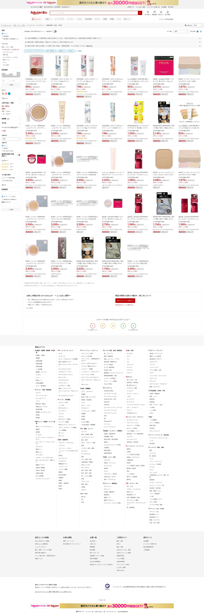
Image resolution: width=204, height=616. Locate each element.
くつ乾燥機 (39, 369)
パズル (129, 396)
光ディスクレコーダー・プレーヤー (68, 365)
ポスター (83, 490)
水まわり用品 (108, 384)
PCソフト (61, 436)
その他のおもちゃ (132, 413)
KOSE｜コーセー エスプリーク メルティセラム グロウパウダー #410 (163, 175)
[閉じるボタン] (200, 38)
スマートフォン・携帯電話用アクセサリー (90, 359)
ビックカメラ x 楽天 (36, 7)
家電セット (49, 19)
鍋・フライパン (108, 353)
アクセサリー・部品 (64, 385)
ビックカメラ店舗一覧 (153, 7)
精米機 (38, 432)
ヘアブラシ (62, 445)
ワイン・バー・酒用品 (110, 381)
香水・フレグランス (109, 479)
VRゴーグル (84, 384)
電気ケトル (39, 452)
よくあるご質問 (140, 7)
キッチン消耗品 (108, 364)
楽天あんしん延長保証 (41, 544)
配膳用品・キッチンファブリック (113, 373)
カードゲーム (130, 399)
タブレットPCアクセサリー (89, 363)
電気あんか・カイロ (41, 406)
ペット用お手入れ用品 (133, 454)
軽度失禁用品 (108, 453)
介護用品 (106, 447)
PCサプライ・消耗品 (65, 419)
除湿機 (38, 417)
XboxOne (106, 402)
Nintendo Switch (108, 391)
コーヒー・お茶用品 (109, 378)
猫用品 (129, 449)
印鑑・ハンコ (153, 396)
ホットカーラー (63, 458)
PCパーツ (61, 433)
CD (82, 499)
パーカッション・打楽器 (88, 411)
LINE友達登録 (121, 561)
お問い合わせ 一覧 (100, 611)
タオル (151, 413)
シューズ (152, 364)
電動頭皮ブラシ (63, 464)
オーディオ (62, 356)
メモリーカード (63, 383)
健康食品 (106, 494)
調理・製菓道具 (108, 356)
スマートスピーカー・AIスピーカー (68, 392)
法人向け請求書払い (95, 561)
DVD (82, 502)
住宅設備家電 (39, 383)
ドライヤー (70, 19)
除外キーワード (6, 202)
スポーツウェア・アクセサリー (158, 384)
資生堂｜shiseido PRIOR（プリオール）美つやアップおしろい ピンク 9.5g (36, 175)
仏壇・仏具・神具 (154, 522)
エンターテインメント (87, 437)
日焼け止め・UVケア (110, 476)
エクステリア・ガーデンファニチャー (136, 503)
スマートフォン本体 (87, 353)
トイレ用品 (152, 410)
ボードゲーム (130, 402)
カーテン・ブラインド (155, 482)
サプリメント (108, 486)
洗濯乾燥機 (39, 361)
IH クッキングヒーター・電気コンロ (45, 461)
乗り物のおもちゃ (132, 385)
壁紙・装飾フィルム (155, 491)
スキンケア (107, 460)
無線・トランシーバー (65, 388)
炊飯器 (38, 429)
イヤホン (79, 19)
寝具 (150, 450)
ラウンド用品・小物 (155, 370)
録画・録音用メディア (65, 362)
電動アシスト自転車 (155, 356)
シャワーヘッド (63, 466)
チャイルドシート (132, 439)
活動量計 (61, 477)
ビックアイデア (59, 19)
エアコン (97, 19)
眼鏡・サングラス (154, 386)
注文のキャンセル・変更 (124, 550)
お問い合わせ (120, 570)
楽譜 (82, 445)
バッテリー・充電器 (87, 369)
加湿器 (38, 415)
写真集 (83, 487)
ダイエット (107, 489)
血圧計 (60, 486)
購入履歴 (92, 550)
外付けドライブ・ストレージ (67, 424)
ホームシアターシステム (66, 374)
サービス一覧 (89, 611)
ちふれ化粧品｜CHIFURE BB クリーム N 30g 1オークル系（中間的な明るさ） (189, 128)
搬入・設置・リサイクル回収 (43, 550)
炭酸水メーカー (40, 465)
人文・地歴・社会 (86, 459)
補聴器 (60, 472)
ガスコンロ (39, 446)
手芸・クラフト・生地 (155, 404)
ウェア (151, 373)
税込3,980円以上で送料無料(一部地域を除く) (57, 7)
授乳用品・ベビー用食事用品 (135, 434)
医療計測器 (107, 450)
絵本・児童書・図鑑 (87, 434)
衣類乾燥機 (39, 363)
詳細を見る (89, 46)
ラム (128, 362)
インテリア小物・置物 (155, 504)
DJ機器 (83, 413)
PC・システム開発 (86, 476)
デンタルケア (62, 461)
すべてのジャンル (6, 25)
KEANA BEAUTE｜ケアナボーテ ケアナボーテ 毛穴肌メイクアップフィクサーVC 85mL (138, 128)
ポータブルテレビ (64, 380)
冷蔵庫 (105, 19)
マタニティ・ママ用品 (133, 425)
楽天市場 (170, 7)
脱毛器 (60, 455)
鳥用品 (129, 463)
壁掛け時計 (152, 425)
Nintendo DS (107, 421)
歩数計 (60, 480)
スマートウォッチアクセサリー (90, 377)
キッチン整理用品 (109, 367)
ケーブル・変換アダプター (89, 366)
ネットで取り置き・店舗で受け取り (45, 555)
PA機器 (83, 394)
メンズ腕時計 (153, 420)
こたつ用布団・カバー (155, 499)
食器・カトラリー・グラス (111, 359)
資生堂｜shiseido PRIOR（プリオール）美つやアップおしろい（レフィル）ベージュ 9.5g (163, 81)
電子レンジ (127, 19)
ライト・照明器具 (41, 386)
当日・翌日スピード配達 (42, 541)
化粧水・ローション (109, 463)
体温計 (60, 488)
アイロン (38, 375)
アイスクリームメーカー (43, 478)
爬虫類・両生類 (131, 468)
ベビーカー (130, 436)
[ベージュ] (3, 93)
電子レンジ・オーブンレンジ (44, 426)
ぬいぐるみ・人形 (132, 380)
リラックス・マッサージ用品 (112, 503)
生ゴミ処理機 (39, 476)
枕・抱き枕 (152, 456)
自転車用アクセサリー (155, 359)
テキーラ (129, 373)
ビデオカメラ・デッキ (65, 372)
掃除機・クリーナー (41, 372)
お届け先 (4, 135)
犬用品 (129, 452)
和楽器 (83, 419)
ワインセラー (39, 455)
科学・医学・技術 (86, 473)
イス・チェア (153, 472)
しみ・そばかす (6, 114)
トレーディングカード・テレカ (136, 404)
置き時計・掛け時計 (155, 488)
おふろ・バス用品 (132, 428)
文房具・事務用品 (154, 393)
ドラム (83, 402)
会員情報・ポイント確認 (97, 555)
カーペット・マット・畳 (156, 485)
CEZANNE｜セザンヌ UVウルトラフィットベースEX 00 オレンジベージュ (112, 81)
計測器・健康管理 (109, 492)
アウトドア (152, 381)
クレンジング (108, 465)
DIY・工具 (130, 486)
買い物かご (93, 541)
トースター (39, 435)
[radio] (2, 33)
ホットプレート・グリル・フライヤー (45, 443)
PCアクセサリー (63, 408)
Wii (105, 418)
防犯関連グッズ (153, 514)
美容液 (106, 468)
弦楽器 (83, 416)
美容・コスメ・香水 (19, 25)
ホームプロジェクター (65, 369)
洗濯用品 (152, 402)
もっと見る (29, 308)
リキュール (130, 364)
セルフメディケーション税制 (43, 591)
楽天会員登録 (169, 19)
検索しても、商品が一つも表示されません (40, 304)
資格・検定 (84, 484)
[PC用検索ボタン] (140, 13)
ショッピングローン (41, 547)
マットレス (152, 453)
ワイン (129, 356)
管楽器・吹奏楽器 (86, 400)
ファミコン (107, 424)
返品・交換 (120, 547)
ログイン (161, 19)
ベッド (151, 458)
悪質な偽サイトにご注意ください (62, 591)
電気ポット (39, 449)
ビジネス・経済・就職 (87, 448)
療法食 (129, 479)
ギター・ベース (85, 405)
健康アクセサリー (109, 500)
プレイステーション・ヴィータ (113, 407)
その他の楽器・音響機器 (88, 424)
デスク (151, 470)
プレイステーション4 (110, 396)
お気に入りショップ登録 (124, 552)
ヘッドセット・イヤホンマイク (90, 372)
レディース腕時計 (154, 422)
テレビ (119, 19)
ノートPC (61, 405)
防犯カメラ (130, 492)
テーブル (152, 467)
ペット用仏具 (130, 474)
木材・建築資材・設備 (133, 497)
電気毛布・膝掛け (41, 404)
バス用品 (152, 407)
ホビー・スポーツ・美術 (88, 442)
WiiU (105, 416)
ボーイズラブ (85, 467)
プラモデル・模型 (132, 388)
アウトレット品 (153, 511)
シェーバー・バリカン (65, 448)
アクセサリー (85, 408)
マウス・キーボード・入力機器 (67, 427)
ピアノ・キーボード (87, 391)
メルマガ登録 (120, 558)
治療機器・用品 (108, 436)
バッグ (151, 440)
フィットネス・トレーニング (157, 375)
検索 (11, 85)
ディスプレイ (62, 411)
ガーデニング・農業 (132, 500)
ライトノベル (85, 481)
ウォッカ (129, 367)
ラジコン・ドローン (132, 393)
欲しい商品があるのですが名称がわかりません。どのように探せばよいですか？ (51, 299)
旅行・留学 (84, 440)
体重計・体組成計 (64, 483)
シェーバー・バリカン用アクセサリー (68, 451)
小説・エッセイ (85, 465)
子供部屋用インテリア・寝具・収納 (159, 476)
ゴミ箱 (151, 496)
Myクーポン (93, 552)
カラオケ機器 (85, 422)
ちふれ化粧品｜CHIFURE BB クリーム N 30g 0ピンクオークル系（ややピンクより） (139, 81)
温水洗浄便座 (62, 475)
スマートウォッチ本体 (87, 374)
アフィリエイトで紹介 (123, 564)
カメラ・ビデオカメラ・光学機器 (68, 359)
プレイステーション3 (110, 410)
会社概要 (163, 7)
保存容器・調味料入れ (110, 362)
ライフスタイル (85, 454)
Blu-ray (83, 496)
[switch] (18, 155)
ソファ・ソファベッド (155, 461)
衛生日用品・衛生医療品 (111, 439)
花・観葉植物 (130, 507)
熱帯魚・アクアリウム (133, 457)
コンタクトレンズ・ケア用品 (112, 445)
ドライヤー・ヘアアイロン (66, 442)
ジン (128, 359)
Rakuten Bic (39, 13)
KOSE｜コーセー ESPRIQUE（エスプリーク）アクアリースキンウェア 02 (36, 128)
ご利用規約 (146, 550)
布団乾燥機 (39, 366)
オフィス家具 (153, 502)
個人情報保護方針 (148, 547)
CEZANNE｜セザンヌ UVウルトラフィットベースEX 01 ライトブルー (112, 128)
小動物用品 (130, 460)
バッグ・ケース (153, 367)
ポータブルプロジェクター (66, 395)
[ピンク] (6, 93)
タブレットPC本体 (86, 356)
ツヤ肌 (4, 131)
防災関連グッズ (131, 494)
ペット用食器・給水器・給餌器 (136, 465)
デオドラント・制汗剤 (110, 474)
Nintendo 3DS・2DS (110, 399)
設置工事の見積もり (41, 552)
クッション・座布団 (155, 464)
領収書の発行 (120, 555)
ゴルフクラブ (153, 362)
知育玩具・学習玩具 (132, 382)
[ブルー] (9, 93)
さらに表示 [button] (6, 65)
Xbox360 (106, 404)
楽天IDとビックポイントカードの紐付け (101, 564)
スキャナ (61, 416)
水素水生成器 (39, 473)
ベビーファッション (132, 422)
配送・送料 (120, 541)
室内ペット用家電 (132, 476)
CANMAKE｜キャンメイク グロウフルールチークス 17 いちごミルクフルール (36, 81)
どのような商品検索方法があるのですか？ (40, 302)
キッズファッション (132, 420)
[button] (3, 74)
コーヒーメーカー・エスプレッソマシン (45, 438)
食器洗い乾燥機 (40, 467)
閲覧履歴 (92, 547)
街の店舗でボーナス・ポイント (72, 544)
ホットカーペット (41, 398)
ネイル (106, 471)
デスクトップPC (63, 402)
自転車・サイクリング (155, 353)
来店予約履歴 (94, 558)
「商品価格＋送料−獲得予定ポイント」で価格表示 (37, 31)
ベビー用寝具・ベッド (133, 431)
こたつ (38, 401)
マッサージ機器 (63, 469)
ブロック (129, 410)
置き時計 (152, 428)
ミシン (38, 377)
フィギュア (130, 391)
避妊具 (106, 442)
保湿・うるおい (6, 111)
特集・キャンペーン (69, 541)
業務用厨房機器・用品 (110, 375)
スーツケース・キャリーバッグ (158, 438)
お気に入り (93, 544)
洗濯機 (112, 19)
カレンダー (84, 451)
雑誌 (82, 456)
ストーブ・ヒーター (41, 395)
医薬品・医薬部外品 (109, 434)
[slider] (2, 77)
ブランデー (130, 370)
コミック (83, 431)
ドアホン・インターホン (134, 489)
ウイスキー (130, 353)
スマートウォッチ (154, 431)
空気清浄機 (88, 19)
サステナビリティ (111, 611)
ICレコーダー (62, 377)
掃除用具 (152, 399)
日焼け (4, 108)
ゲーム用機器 (62, 430)
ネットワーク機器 (64, 422)
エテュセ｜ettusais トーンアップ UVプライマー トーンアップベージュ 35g (113, 175)
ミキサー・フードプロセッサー (45, 457)
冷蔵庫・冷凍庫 (40, 355)
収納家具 (152, 480)
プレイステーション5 (110, 393)
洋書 (82, 478)
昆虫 (128, 471)
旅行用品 (152, 443)
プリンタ (61, 413)
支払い (118, 544)
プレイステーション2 (110, 413)
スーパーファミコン (109, 427)
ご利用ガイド (131, 7)
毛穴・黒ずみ (5, 106)
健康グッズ (107, 497)
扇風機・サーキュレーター (43, 412)
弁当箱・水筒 (108, 370)
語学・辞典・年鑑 (86, 470)
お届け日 (4, 142)
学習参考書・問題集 (87, 462)
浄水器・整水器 (40, 470)
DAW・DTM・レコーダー (88, 397)
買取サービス (39, 558)
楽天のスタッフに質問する (125, 300)
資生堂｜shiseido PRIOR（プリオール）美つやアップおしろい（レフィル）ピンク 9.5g (112, 219)
